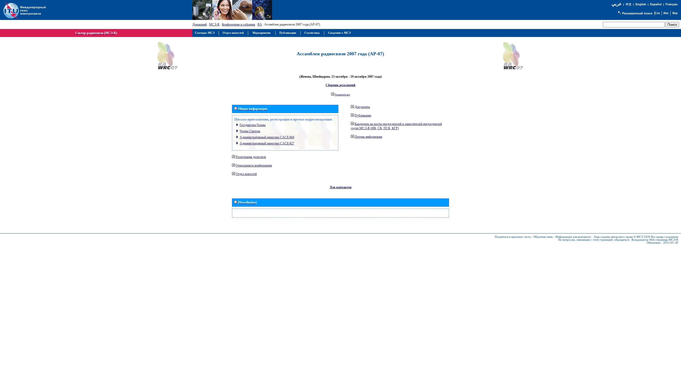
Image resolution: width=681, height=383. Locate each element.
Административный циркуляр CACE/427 (267, 143)
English (641, 4)
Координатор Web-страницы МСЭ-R (655, 239)
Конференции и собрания (238, 24)
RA (260, 24)
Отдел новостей (246, 174)
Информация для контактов (572, 236)
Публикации (363, 115)
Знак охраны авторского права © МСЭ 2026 (622, 236)
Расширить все (342, 94)
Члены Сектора (250, 131)
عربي (617, 3)
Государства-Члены (252, 125)
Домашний (199, 24)
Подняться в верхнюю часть (513, 236)
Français (672, 4)
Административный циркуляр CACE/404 (267, 137)
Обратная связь (543, 236)
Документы (362, 107)
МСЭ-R (214, 24)
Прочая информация (368, 137)
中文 (629, 4)
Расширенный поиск (637, 13)
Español (656, 4)
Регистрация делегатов (251, 157)
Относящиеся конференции (254, 165)
